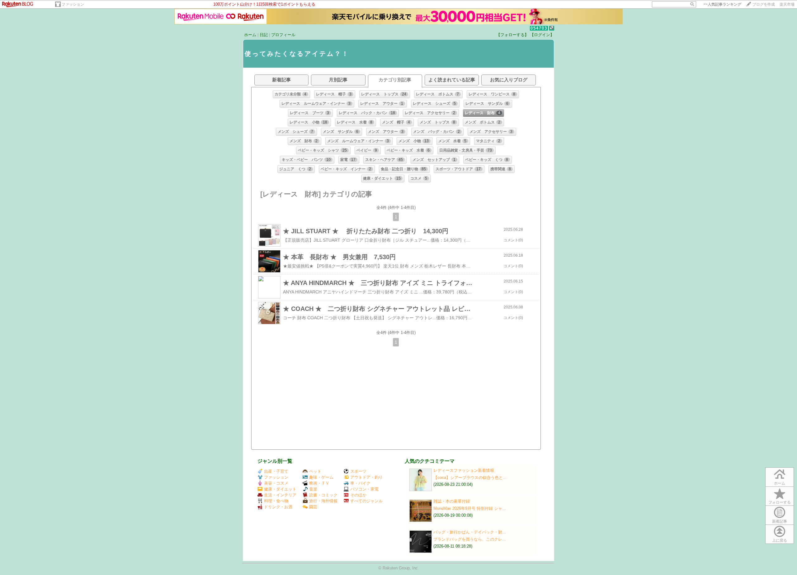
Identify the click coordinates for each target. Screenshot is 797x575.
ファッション (73, 4)
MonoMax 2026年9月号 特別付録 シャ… (469, 508)
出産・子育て (276, 471)
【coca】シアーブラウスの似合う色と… (470, 477)
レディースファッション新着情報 (463, 470)
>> (722, 4)
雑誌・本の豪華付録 (451, 501)
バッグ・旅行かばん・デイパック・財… (469, 532)
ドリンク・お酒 (278, 507)
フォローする (779, 502)
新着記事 (779, 521)
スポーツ (358, 471)
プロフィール (283, 34)
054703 (539, 28)
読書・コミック (323, 495)
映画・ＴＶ (319, 483)
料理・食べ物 (276, 501)
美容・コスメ (276, 483)
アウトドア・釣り (366, 477)
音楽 (313, 489)
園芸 (313, 507)
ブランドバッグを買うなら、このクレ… (469, 539)
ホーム (250, 34)
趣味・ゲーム (321, 477)
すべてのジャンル (366, 501)
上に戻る (779, 540)
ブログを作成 (763, 4)
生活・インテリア (280, 495)
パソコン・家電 (364, 489)
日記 (264, 34)
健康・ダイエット (280, 489)
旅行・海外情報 (323, 501)
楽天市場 (787, 4)
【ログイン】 (542, 34)
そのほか (358, 495)
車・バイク (360, 483)
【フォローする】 (512, 34)
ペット (315, 471)
